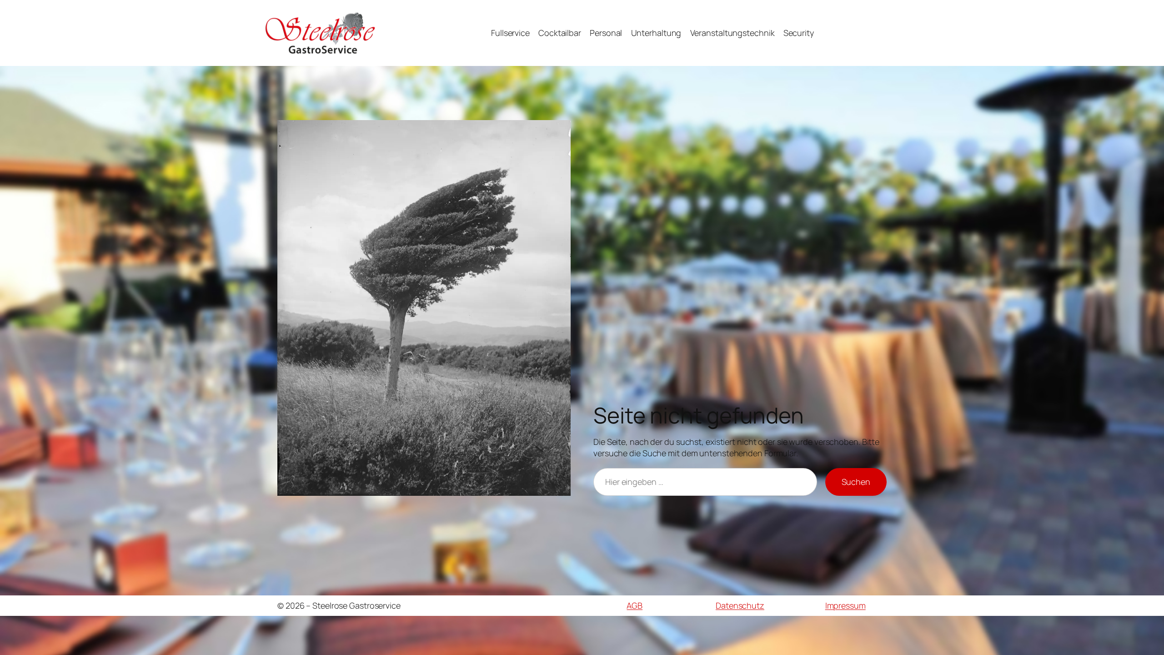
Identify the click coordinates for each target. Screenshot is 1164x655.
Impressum (845, 605)
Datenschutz (740, 605)
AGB (634, 605)
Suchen (856, 481)
